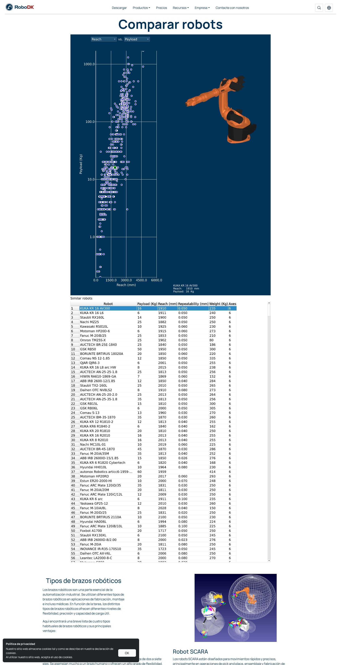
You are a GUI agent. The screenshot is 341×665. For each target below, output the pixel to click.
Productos (140, 8)
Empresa (201, 8)
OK (127, 653)
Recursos (179, 8)
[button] (329, 8)
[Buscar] (319, 8)
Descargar (119, 8)
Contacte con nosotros (232, 8)
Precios (161, 8)
